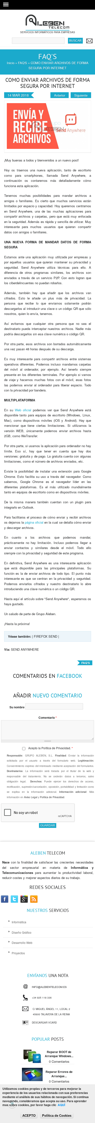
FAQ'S (22, 63)
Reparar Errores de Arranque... (59, 1074)
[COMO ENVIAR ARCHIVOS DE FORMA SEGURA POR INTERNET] (47, 147)
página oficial (34, 522)
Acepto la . (50, 748)
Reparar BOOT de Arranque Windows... (59, 1054)
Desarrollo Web (22, 942)
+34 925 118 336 (42, 997)
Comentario (47, 717)
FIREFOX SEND (45, 636)
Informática (19, 922)
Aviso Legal (30, 797)
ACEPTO (29, 1115)
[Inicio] (47, 28)
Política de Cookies (56, 1115)
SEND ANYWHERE (25, 649)
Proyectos (18, 953)
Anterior (59, 95)
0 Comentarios (59, 1061)
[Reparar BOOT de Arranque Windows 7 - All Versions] (32, 1061)
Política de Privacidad (55, 748)
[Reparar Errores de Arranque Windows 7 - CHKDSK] (32, 1079)
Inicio (10, 63)
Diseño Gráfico (21, 932)
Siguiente (80, 95)
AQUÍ (61, 1105)
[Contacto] (89, 41)
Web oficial (23, 410)
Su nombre (17, 707)
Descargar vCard (44, 1022)
